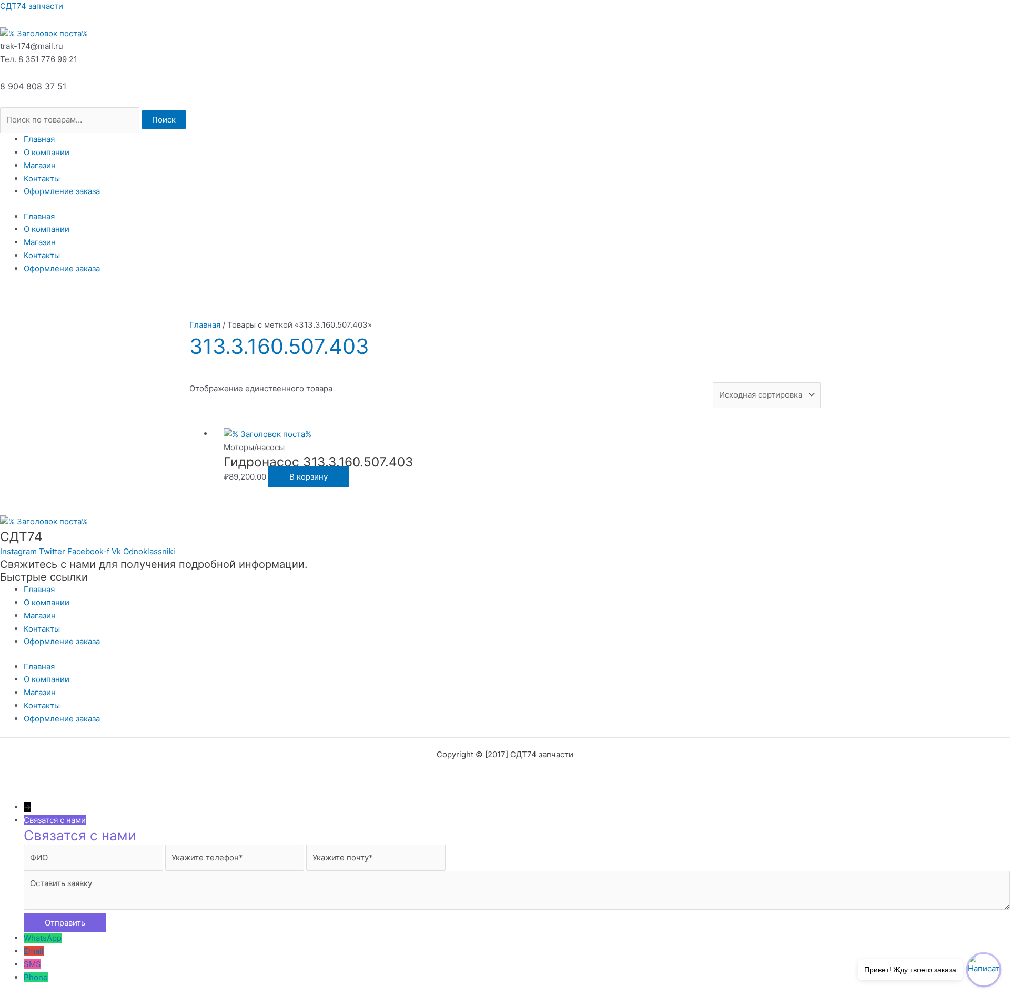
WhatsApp (43, 938)
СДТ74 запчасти (31, 6)
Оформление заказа (62, 191)
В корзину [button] (308, 477)
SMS (32, 964)
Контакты (42, 179)
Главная (39, 139)
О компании (46, 152)
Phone (36, 977)
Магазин (40, 165)
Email (34, 951)
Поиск (164, 120)
